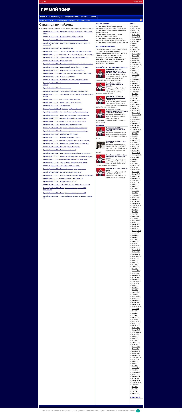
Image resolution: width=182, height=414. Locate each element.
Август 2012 (135, 359)
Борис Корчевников (74, 20)
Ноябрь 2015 (136, 277)
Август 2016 (135, 258)
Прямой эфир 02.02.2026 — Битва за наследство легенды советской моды (65, 131)
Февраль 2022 (136, 119)
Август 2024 (135, 66)
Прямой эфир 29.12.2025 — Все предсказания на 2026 (59, 181)
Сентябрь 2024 (136, 64)
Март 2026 (135, 26)
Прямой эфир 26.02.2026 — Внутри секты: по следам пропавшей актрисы (65, 80)
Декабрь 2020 (136, 148)
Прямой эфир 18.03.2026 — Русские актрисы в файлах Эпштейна (63, 37)
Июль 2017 (135, 235)
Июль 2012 (135, 361)
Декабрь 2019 (136, 174)
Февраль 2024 (136, 79)
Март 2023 (135, 102)
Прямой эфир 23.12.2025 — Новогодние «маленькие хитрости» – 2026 (64, 193)
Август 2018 (135, 207)
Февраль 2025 (136, 54)
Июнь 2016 (135, 262)
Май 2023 (135, 98)
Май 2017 (135, 239)
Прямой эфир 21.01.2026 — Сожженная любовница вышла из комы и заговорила (67, 156)
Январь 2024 (135, 81)
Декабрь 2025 (136, 33)
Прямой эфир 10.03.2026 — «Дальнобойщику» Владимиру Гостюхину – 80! (65, 57)
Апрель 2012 (135, 368)
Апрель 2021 (135, 140)
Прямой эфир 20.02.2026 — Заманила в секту (57, 88)
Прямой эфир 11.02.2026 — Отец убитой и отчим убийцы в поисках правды (65, 112)
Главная (43, 17)
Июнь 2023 (135, 96)
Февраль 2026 (136, 28)
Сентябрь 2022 (136, 115)
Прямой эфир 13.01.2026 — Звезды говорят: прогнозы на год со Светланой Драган (68, 175)
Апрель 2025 (135, 49)
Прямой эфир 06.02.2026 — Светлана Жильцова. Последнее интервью (64, 118)
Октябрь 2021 (136, 127)
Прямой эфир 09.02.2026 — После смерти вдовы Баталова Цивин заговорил (66, 115)
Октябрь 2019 (136, 178)
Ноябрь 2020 (136, 151)
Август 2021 (135, 132)
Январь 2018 (135, 222)
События (93, 17)
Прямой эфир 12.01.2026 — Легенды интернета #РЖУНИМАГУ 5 (63, 178)
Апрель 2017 (135, 241)
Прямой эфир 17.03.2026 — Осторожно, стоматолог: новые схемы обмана (65, 40)
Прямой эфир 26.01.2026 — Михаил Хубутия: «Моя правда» (61, 147)
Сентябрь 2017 (136, 231)
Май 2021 (135, 138)
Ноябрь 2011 (135, 378)
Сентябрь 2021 (136, 129)
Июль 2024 (135, 68)
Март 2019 (135, 193)
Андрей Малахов (85, 20)
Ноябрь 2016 (136, 252)
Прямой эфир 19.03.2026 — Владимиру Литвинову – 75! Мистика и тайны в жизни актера (116, 71)
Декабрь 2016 (136, 250)
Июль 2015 (135, 285)
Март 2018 (135, 218)
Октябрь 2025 (136, 37)
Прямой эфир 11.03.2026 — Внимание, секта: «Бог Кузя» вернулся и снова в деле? (68, 54)
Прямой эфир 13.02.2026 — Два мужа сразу (56, 105)
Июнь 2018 (135, 212)
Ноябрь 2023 (136, 85)
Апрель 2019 (135, 191)
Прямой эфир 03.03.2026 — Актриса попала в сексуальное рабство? (64, 70)
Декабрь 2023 (136, 83)
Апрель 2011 (135, 393)
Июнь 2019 (135, 186)
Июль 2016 (135, 260)
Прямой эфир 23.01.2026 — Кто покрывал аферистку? (59, 150)
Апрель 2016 (135, 266)
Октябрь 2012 (136, 355)
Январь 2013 (135, 349)
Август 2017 (135, 233)
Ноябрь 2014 (136, 302)
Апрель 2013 (135, 342)
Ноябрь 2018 (136, 201)
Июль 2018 (135, 210)
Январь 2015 (135, 298)
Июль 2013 (135, 336)
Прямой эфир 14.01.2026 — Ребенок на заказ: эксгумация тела (62, 172)
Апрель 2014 (135, 317)
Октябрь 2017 (136, 229)
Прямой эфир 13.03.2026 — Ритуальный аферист (58, 48)
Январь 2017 (135, 248)
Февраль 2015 (136, 296)
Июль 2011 (135, 387)
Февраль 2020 (136, 170)
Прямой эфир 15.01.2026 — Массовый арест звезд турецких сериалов (64, 169)
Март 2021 (135, 142)
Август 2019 (135, 182)
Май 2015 (135, 290)
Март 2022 (135, 117)
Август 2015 (135, 283)
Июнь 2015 (135, 288)
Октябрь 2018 (136, 203)
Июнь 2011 (135, 389)
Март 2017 (135, 243)
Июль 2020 (135, 159)
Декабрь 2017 (136, 224)
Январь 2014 (135, 323)
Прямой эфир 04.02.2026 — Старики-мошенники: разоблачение (62, 124)
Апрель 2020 (135, 165)
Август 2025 (135, 41)
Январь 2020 (135, 172)
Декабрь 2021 (136, 123)
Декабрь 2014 (136, 300)
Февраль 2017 (136, 245)
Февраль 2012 (136, 372)
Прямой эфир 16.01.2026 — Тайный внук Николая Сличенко (61, 166)
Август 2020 (135, 157)
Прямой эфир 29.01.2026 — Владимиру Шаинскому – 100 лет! (61, 137)
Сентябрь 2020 (136, 155)
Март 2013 (135, 344)
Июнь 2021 (135, 136)
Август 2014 (135, 309)
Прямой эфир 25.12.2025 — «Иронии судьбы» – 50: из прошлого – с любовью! (66, 184)
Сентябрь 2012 (136, 357)
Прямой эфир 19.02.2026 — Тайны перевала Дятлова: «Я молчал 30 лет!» (65, 91)
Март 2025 (135, 51)
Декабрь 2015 (136, 275)
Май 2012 (135, 366)
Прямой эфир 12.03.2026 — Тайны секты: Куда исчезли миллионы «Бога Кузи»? (67, 51)
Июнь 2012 (135, 363)
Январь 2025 (135, 56)
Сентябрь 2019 (136, 180)
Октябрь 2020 (136, 153)
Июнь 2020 (135, 161)
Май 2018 (135, 214)
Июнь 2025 (135, 45)
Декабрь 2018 (136, 199)
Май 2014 (135, 315)
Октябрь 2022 (136, 113)
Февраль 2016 (136, 271)
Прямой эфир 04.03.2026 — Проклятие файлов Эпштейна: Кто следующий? (66, 67)
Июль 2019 (135, 184)
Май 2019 (135, 189)
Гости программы (72, 17)
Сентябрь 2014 (136, 307)
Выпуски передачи (56, 17)
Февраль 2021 (136, 144)
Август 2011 (135, 385)
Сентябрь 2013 (136, 332)
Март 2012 (135, 370)
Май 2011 (134, 391)
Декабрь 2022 (136, 108)
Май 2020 (135, 163)
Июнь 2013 (135, 338)
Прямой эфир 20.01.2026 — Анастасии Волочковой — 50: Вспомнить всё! (65, 159)
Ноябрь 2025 (136, 35)
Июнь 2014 (135, 313)
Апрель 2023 (135, 100)
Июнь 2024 (135, 70)
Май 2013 (135, 340)
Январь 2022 (135, 121)
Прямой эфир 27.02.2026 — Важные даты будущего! (59, 76)
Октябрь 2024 (136, 62)
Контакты (52, 20)
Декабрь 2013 (136, 326)
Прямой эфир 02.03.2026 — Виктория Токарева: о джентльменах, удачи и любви (67, 73)
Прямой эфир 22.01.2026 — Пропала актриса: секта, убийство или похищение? (67, 153)
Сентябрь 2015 (136, 281)
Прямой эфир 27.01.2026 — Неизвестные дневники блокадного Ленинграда (66, 143)
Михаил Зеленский (62, 20)
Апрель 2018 (135, 216)
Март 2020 (135, 167)
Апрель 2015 (135, 292)
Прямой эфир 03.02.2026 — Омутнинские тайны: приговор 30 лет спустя (65, 128)
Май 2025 (135, 47)
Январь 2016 (135, 273)
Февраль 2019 (136, 195)
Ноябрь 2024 (136, 60)
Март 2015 (135, 294)
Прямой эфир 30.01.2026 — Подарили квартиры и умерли (60, 134)
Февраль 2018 (136, 220)
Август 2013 (135, 334)
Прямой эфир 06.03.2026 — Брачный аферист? (57, 61)
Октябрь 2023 (136, 87)
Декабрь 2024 (136, 58)
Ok (138, 411)
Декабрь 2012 (136, 351)
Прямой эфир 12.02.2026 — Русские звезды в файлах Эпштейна (62, 109)
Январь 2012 (135, 374)
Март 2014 (135, 319)
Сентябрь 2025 (136, 39)
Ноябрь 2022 (136, 111)
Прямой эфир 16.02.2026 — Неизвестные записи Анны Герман (62, 102)
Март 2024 (135, 77)
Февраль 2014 (136, 321)
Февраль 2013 (136, 347)
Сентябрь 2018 (136, 205)
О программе (43, 20)
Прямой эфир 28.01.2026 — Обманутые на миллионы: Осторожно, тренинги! (66, 140)
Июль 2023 (135, 94)
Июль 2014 (135, 311)
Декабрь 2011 (136, 376)
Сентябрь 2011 (136, 382)
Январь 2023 (135, 106)
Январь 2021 (135, 146)
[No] (179, 411)
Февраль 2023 (136, 104)
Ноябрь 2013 (136, 328)
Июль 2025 (135, 43)
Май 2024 (135, 73)
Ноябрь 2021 (136, 125)
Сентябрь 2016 (136, 256)
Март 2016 (135, 269)
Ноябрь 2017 (136, 226)
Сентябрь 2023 (136, 89)
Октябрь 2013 (136, 330)
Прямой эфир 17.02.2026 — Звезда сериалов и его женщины (61, 99)
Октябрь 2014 (136, 304)
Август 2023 (135, 92)
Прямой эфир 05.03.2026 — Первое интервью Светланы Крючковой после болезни (68, 64)
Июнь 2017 (135, 237)
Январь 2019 (135, 197)
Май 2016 (135, 264)
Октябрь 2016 (136, 254)
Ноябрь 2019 (136, 176)
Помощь (84, 17)
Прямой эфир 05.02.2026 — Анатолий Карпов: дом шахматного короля (64, 121)
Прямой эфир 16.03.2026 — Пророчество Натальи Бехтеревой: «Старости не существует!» (117, 111)
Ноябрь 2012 (136, 353)
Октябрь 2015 (136, 279)
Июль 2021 (135, 134)
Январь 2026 (135, 30)
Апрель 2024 (135, 75)
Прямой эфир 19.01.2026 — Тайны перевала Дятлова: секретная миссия (65, 162)
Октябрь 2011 (136, 380)
